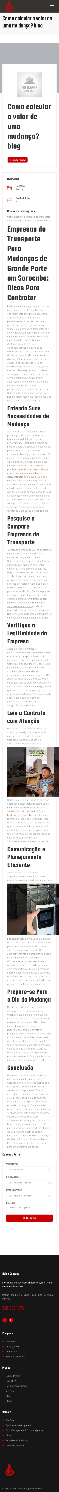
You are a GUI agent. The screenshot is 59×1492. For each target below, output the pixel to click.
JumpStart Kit (13, 1376)
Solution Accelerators (16, 1386)
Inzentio (10, 1391)
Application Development (18, 1425)
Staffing (10, 1420)
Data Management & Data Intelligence (24, 1430)
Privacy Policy (12, 1346)
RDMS (9, 1401)
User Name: (12, 1164)
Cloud (8, 1435)
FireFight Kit (11, 1381)
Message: (11, 1203)
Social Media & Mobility (17, 1440)
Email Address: (13, 1177)
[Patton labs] (9, 1469)
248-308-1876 (13, 1308)
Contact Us (11, 1351)
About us (10, 1341)
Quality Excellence (15, 1445)
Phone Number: (14, 1190)
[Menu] (51, 6)
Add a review (19, 160)
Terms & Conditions (15, 1356)
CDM (8, 1396)
